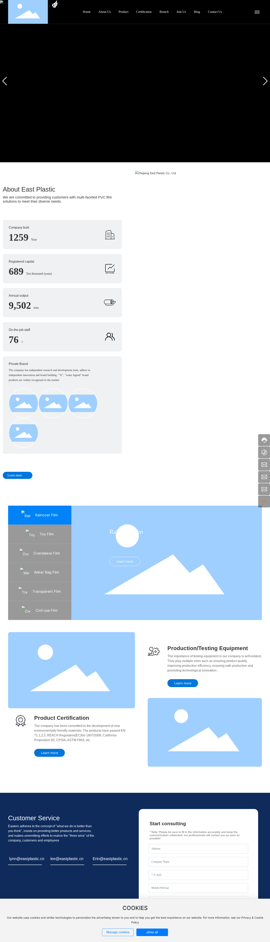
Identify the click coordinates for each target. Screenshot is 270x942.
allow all (152, 932)
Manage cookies (117, 932)
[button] (265, 81)
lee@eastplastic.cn (66, 859)
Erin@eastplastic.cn (110, 859)
